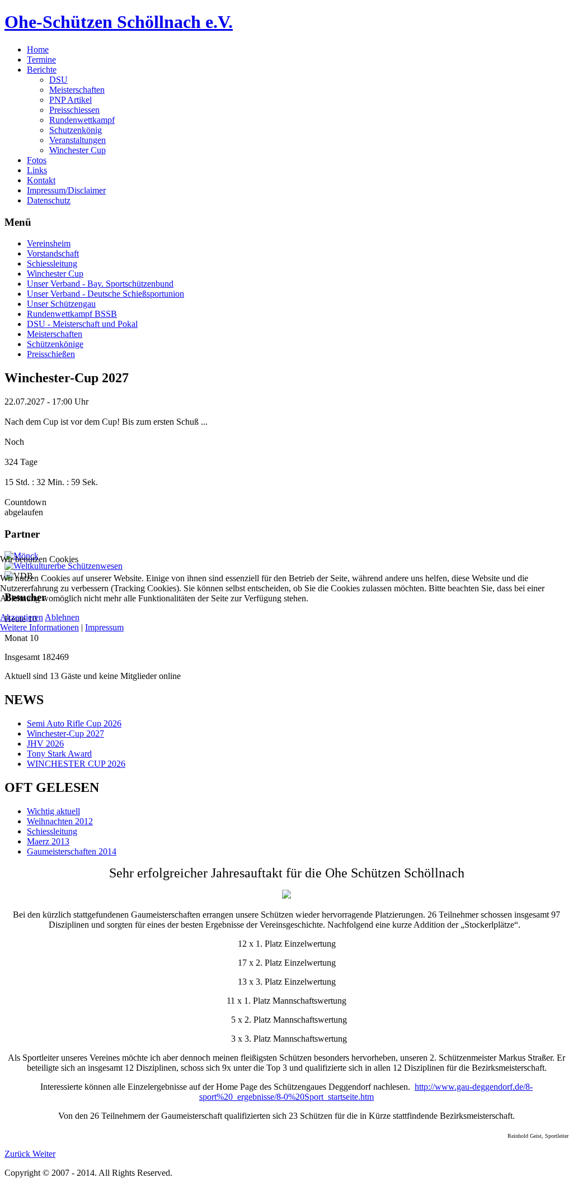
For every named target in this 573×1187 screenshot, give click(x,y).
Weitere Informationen (39, 627)
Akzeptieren (21, 617)
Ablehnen (62, 617)
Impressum (104, 627)
